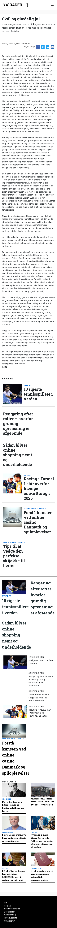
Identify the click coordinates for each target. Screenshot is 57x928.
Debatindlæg (7, 832)
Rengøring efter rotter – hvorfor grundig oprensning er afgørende (18, 424)
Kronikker (6, 799)
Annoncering (10, 915)
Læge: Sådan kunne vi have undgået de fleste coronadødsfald (14, 838)
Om (5, 903)
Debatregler (9, 912)
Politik (34, 832)
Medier (5, 868)
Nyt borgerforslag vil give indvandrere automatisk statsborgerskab (42, 875)
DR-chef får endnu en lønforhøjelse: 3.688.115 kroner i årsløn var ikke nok (13, 875)
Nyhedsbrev (9, 921)
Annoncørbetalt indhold (35, 509)
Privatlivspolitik (10, 918)
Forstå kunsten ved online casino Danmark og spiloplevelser (38, 522)
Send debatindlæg (12, 909)
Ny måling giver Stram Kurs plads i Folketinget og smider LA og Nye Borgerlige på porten (43, 841)
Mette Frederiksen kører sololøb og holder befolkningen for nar (13, 806)
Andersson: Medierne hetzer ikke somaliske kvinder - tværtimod (42, 801)
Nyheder (27, 386)
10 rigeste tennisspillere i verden (38, 394)
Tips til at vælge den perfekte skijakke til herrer (14, 556)
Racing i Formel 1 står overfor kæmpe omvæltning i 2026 (39, 488)
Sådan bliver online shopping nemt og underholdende (17, 455)
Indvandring (36, 868)
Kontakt (7, 906)
